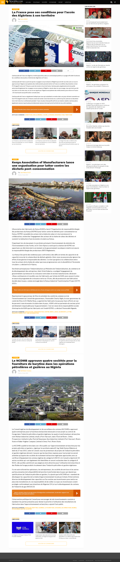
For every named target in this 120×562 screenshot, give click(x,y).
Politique (36, 2)
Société (44, 2)
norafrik (58, 115)
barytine (35, 507)
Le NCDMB (58, 507)
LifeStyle (68, 2)
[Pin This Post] (46, 70)
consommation (39, 311)
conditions (29, 115)
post (24, 313)
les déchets (62, 311)
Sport (61, 2)
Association (29, 311)
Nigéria (74, 507)
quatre (22, 509)
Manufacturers (17, 313)
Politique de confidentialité (103, 560)
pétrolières (16, 509)
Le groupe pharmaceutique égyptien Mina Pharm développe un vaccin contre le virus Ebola (46, 340)
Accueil (28, 2)
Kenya (51, 311)
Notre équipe (89, 560)
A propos (81, 560)
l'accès (45, 115)
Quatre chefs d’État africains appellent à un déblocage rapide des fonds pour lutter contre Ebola (69, 536)
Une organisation (33, 313)
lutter (69, 311)
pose (63, 115)
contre (46, 311)
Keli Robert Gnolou (25, 371)
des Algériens (37, 115)
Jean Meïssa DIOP (25, 172)
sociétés (29, 509)
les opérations (66, 507)
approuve (28, 507)
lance (56, 311)
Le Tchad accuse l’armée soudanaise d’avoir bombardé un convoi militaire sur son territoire (22, 142)
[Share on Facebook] (24, 70)
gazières (41, 507)
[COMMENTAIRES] (68, 70)
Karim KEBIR (23, 19)
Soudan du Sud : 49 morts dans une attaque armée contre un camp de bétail (22, 340)
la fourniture (49, 507)
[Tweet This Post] (35, 70)
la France (51, 115)
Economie (52, 2)
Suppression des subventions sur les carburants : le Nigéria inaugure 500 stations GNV (45, 536)
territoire (68, 115)
